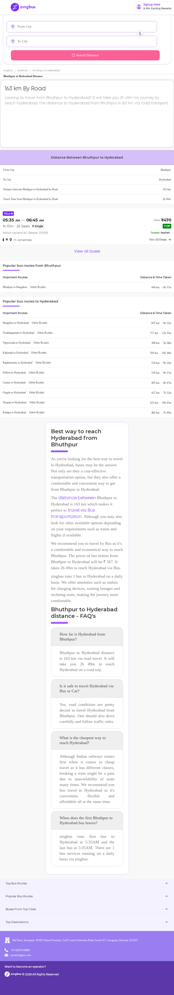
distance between (77, 498)
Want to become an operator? (25, 966)
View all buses (87, 251)
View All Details (158, 239)
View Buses (38, 287)
